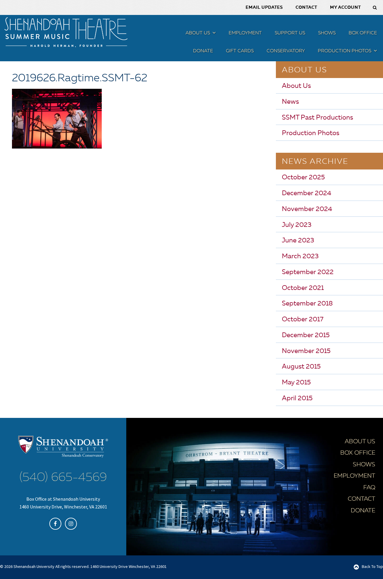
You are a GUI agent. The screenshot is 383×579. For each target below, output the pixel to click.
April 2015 (297, 398)
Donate (363, 511)
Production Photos (310, 133)
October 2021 (303, 288)
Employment (354, 476)
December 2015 (306, 335)
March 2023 (300, 256)
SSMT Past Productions (317, 117)
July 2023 (296, 225)
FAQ (369, 488)
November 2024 (307, 209)
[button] (213, 34)
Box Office (357, 453)
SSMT (66, 32)
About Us (296, 86)
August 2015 (301, 366)
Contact (361, 499)
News (290, 102)
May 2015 (296, 382)
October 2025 (303, 177)
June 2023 (298, 240)
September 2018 (307, 303)
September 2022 (308, 272)
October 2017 (302, 319)
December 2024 (306, 193)
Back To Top (372, 566)
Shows (364, 465)
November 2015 (306, 351)
